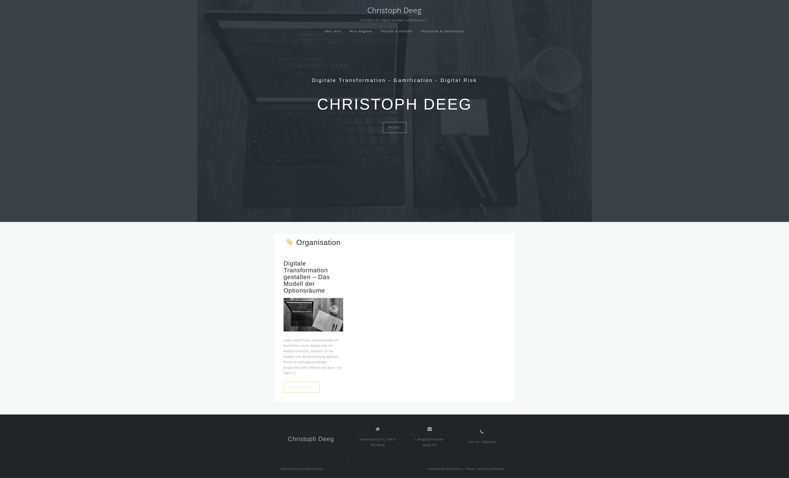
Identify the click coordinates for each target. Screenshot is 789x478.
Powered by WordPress (445, 469)
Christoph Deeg (394, 10)
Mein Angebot (361, 31)
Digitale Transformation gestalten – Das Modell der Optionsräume (307, 277)
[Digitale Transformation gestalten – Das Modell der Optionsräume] (313, 314)
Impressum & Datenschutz (443, 31)
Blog (394, 127)
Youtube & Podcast (396, 31)
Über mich (332, 31)
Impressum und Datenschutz (301, 469)
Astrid (482, 469)
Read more (301, 387)
